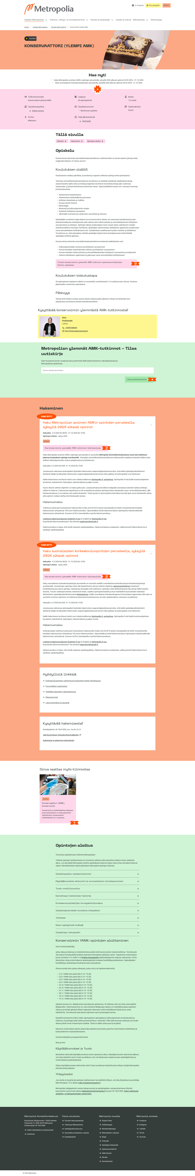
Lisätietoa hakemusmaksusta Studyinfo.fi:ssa (61, 519)
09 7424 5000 (40, 1125)
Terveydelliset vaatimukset (56, 686)
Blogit (104, 1137)
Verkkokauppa (107, 1125)
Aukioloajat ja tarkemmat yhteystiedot (58, 740)
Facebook (143, 1121)
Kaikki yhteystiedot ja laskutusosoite (40, 1130)
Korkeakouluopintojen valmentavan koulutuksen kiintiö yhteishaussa (73, 681)
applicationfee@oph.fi (89, 521)
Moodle (105, 1157)
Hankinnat (31, 1134)
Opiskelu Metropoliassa (40, 27)
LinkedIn (142, 1129)
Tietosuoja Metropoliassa (74, 1125)
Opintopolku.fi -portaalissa (102, 479)
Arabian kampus (38, 111)
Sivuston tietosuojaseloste (74, 1121)
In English (139, 5)
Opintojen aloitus (94, 141)
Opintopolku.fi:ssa (99, 519)
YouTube (142, 1137)
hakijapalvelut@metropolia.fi (94, 1091)
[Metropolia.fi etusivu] (48, 8)
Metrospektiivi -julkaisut (111, 1133)
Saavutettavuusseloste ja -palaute (77, 1133)
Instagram (143, 1125)
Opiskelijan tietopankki (110, 1145)
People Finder (107, 1121)
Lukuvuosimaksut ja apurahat (57, 703)
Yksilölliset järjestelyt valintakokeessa (61, 692)
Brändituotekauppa (109, 1129)
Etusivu (26, 27)
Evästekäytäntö (70, 1137)
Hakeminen (75, 141)
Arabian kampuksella (90, 957)
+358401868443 (71, 328)
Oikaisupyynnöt (52, 697)
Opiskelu (60, 141)
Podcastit (106, 1141)
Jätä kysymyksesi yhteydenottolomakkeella (61, 735)
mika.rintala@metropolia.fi (89, 1083)
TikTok (142, 1133)
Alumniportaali (107, 1161)
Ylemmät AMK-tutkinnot (58, 27)
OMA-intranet (107, 1153)
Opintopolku (86, 121)
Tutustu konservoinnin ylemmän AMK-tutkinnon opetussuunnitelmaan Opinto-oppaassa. (89, 265)
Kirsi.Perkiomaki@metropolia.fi (76, 331)
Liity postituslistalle (137, 379)
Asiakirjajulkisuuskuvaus (73, 1129)
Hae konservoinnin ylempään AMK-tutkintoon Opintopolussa (73, 449)
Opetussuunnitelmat (109, 1149)
